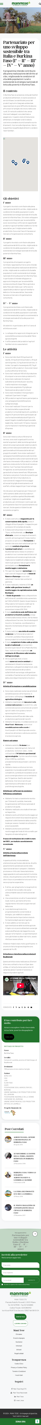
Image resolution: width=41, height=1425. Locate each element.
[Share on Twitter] (16, 1007)
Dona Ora (20, 1421)
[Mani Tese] (21, 5)
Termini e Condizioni (19, 1371)
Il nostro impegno (19, 1338)
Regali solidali (18, 1353)
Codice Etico (19, 1364)
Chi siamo (19, 1334)
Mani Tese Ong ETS (19, 1389)
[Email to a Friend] (31, 1007)
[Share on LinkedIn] (19, 1007)
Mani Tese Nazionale (20, 1393)
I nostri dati (19, 1375)
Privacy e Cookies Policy (19, 1367)
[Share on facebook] (13, 1007)
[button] (28, 163)
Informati (19, 1346)
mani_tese (20, 1400)
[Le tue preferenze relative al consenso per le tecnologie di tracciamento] (37, 1421)
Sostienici (19, 1342)
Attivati (18, 1350)
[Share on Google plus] (25, 1007)
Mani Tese (20, 1396)
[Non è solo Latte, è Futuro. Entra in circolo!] (36, 1232)
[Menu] (1, 4)
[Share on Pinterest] (28, 1007)
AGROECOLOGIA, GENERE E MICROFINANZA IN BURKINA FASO (24, 1139)
